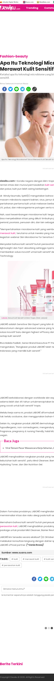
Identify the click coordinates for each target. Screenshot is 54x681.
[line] (17, 89)
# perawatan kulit (11, 565)
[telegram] (23, 89)
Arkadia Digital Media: (11, 2)
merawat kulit (7, 233)
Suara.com (30, 2)
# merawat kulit (31, 559)
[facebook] (5, 89)
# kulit (14, 559)
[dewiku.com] (11, 7)
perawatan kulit (9, 526)
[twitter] (11, 89)
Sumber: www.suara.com (17, 552)
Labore (4, 318)
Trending (32, 8)
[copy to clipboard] (35, 89)
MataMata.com (44, 2)
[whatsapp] (29, 89)
